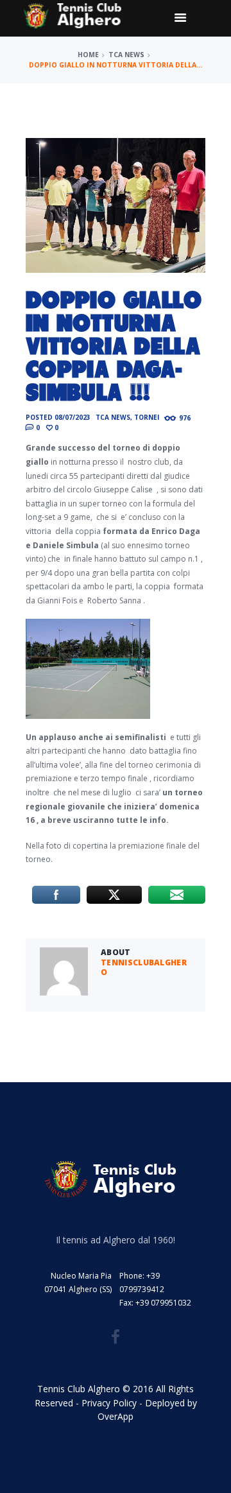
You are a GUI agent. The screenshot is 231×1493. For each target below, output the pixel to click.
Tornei (146, 417)
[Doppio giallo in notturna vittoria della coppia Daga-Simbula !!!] (115, 205)
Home (88, 54)
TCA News (126, 54)
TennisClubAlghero (144, 967)
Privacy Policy (109, 1403)
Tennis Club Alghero (78, 1389)
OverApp (115, 1416)
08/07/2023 (72, 417)
